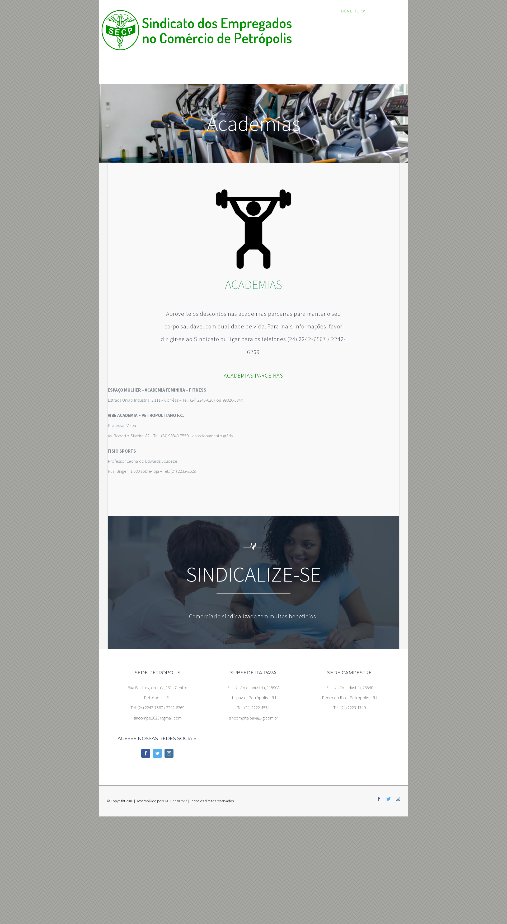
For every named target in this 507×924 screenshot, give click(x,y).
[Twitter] (157, 753)
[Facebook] (145, 753)
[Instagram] (169, 753)
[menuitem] (320, 11)
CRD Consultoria (175, 800)
